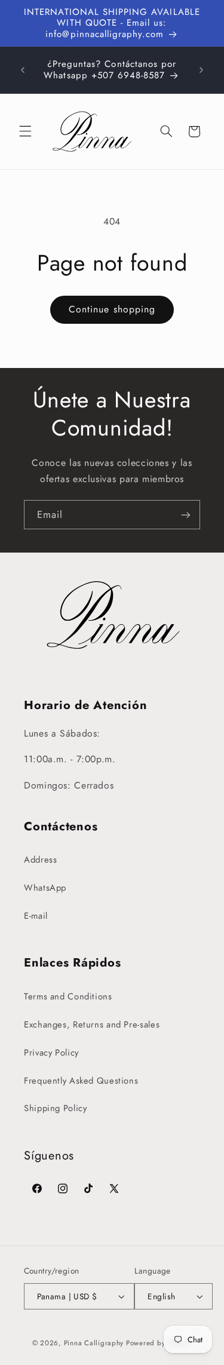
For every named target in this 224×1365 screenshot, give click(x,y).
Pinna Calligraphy (94, 1343)
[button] (25, 131)
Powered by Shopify (159, 1343)
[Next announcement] (201, 70)
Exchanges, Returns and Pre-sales (91, 1024)
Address (40, 859)
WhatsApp (45, 887)
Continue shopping (112, 309)
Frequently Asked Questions (81, 1080)
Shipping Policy (55, 1108)
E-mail (36, 915)
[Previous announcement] (23, 70)
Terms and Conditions (68, 996)
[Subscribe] (186, 514)
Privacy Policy (51, 1052)
